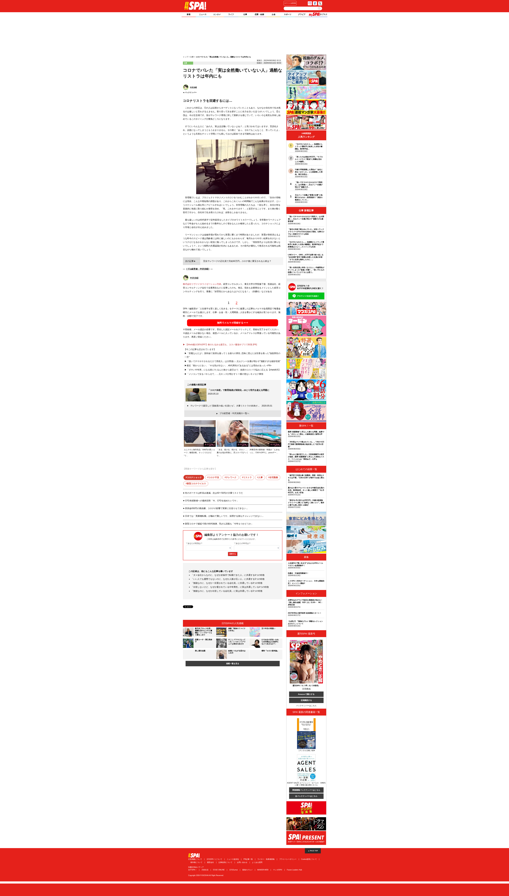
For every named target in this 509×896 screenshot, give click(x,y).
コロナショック (194, 477)
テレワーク (231, 477)
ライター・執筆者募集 (266, 859)
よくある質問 (257, 862)
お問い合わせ (242, 862)
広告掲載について (195, 859)
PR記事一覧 (248, 859)
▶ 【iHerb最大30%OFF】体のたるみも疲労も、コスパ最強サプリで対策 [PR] (220, 344)
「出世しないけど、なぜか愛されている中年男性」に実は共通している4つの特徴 (230, 587)
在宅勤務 (273, 477)
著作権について (196, 862)
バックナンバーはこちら (306, 706)
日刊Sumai (233, 870)
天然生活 (205, 870)
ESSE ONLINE (219, 870)
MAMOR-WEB (263, 870)
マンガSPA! (278, 870)
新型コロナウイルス (196, 483)
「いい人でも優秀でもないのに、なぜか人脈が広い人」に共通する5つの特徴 (227, 579)
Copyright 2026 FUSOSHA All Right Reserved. (206, 875)
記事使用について (226, 862)
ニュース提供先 (233, 859)
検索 (319, 8)
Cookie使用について (309, 859)
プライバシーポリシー (288, 859)
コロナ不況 (214, 477)
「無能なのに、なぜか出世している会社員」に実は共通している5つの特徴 (226, 591)
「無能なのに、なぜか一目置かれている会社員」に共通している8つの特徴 (226, 583)
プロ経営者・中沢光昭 (197, 269)
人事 (260, 477)
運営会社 (210, 862)
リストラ (247, 477)
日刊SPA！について (215, 859)
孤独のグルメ (247, 870)
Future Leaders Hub (294, 870)
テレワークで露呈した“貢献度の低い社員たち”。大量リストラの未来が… (231, 406)
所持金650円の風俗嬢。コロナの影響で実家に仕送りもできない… (216, 508)
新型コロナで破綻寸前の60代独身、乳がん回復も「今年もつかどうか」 (219, 524)
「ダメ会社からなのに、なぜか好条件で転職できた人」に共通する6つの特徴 (227, 575)
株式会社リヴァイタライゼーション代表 (202, 284)
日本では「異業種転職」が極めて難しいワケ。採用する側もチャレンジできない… (224, 516)
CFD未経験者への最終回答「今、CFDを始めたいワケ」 (212, 500)
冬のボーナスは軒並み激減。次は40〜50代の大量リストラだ (214, 493)
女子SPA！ (192, 870)
